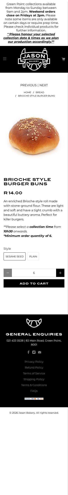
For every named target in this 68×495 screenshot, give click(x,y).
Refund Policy (34, 367)
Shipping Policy (34, 379)
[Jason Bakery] (34, 59)
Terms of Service (34, 373)
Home (27, 92)
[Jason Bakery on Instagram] (34, 353)
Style (7, 248)
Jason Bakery (27, 412)
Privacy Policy (34, 361)
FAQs (34, 391)
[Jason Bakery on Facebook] (28, 353)
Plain (33, 256)
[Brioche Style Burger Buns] (34, 136)
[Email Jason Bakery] (39, 353)
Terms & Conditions (34, 385)
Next (43, 85)
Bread (40, 92)
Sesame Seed (15, 256)
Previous (28, 85)
